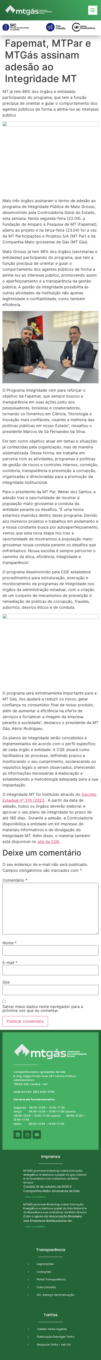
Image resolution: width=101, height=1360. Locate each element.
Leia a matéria (35, 1197)
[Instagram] (27, 1134)
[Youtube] (37, 1134)
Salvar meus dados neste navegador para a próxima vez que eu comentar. (42, 1008)
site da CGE (49, 841)
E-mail (9, 962)
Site (6, 982)
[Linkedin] (17, 1134)
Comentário (14, 880)
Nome (9, 943)
